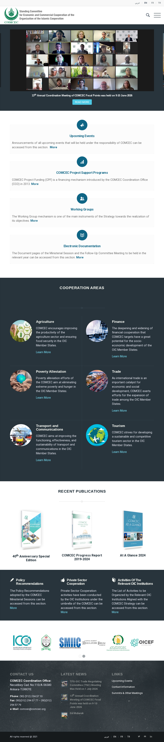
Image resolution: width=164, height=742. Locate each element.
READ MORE (82, 102)
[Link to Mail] (145, 737)
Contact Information (123, 686)
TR (159, 3)
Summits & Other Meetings (127, 693)
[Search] (146, 15)
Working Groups (82, 209)
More (53, 147)
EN (145, 3)
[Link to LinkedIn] (151, 737)
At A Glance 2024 (133, 555)
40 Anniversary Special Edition (31, 558)
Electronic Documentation (82, 246)
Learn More (43, 352)
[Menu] (155, 15)
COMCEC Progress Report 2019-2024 (82, 557)
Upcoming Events (82, 136)
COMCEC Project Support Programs (82, 173)
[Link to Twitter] (139, 737)
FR (152, 3)
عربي (137, 3)
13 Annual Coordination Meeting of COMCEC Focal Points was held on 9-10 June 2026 (82, 95)
